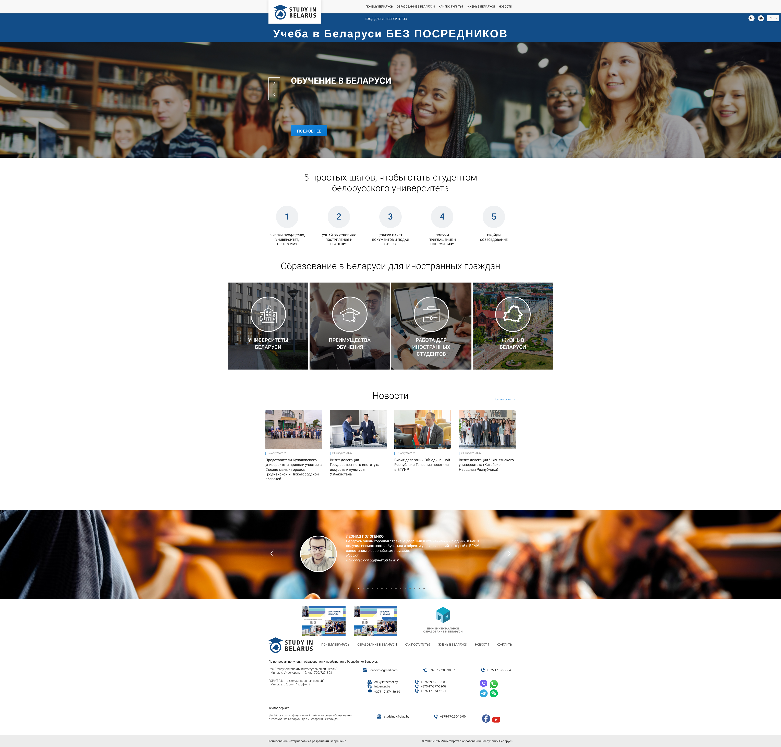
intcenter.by (382, 686)
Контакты (505, 644)
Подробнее (309, 131)
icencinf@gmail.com (384, 670)
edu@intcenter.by (386, 682)
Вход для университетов (386, 19)
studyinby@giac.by (396, 716)
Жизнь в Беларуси (481, 6)
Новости (505, 6)
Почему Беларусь (379, 6)
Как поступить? (451, 6)
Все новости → (505, 399)
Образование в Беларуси (416, 6)
